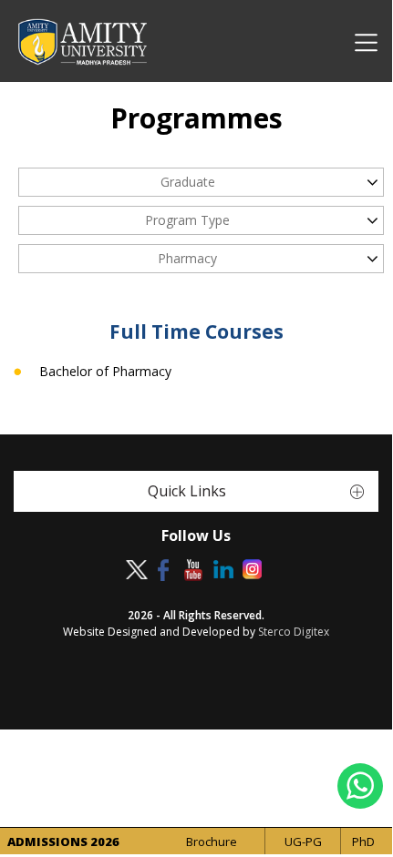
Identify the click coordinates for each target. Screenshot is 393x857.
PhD (363, 841)
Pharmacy (187, 258)
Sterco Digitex (293, 631)
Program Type (187, 220)
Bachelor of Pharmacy (105, 371)
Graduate (187, 181)
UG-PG (303, 841)
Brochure (211, 841)
